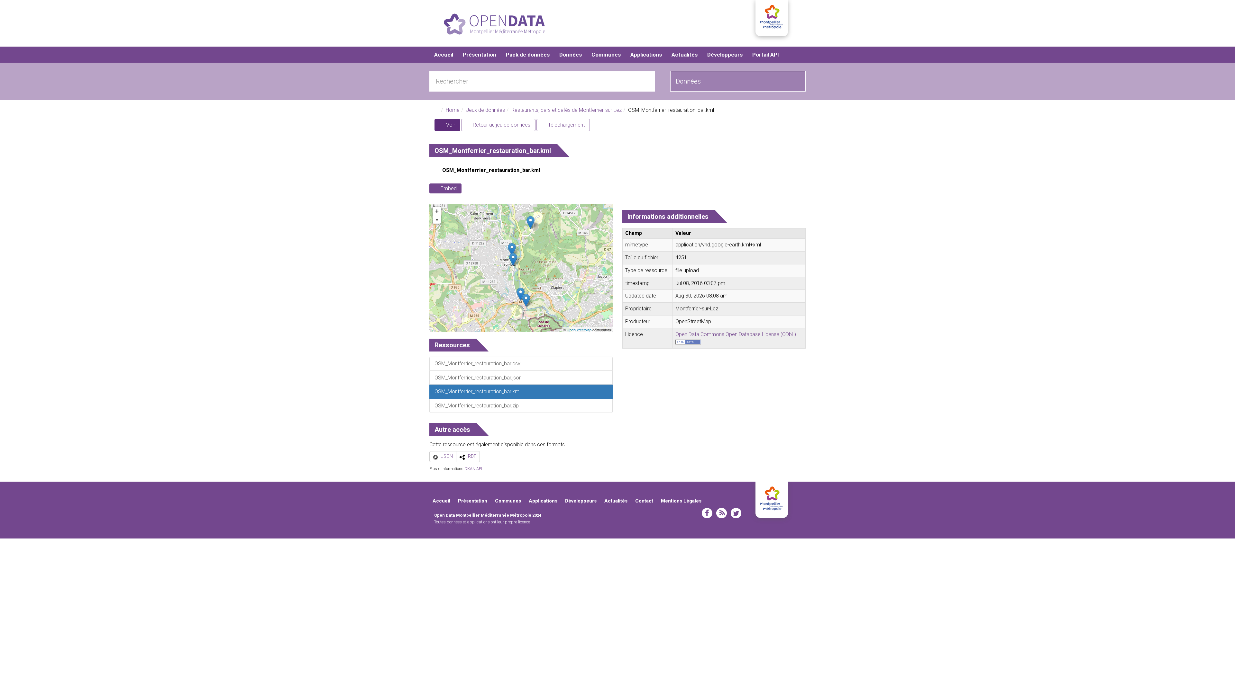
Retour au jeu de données (500, 125)
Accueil (443, 54)
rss (721, 513)
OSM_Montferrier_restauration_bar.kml (491, 170)
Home (453, 110)
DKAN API (473, 468)
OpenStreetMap (579, 329)
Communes (606, 54)
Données (570, 54)
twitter (736, 513)
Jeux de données (485, 110)
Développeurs (725, 54)
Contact (644, 501)
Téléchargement (566, 125)
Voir (452, 126)
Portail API (765, 54)
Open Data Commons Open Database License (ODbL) (735, 334)
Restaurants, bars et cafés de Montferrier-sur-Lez (566, 110)
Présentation (479, 54)
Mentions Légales (681, 501)
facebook (707, 513)
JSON (447, 456)
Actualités (685, 54)
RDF (472, 456)
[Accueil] (494, 24)
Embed (449, 188)
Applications (646, 54)
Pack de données (528, 54)
